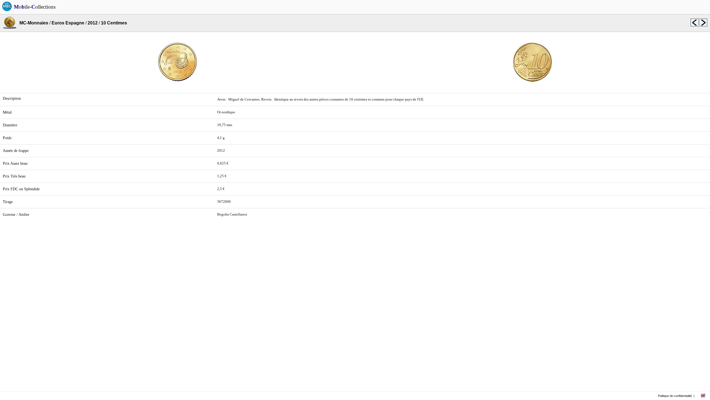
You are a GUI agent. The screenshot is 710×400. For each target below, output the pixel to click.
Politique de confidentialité (675, 396)
